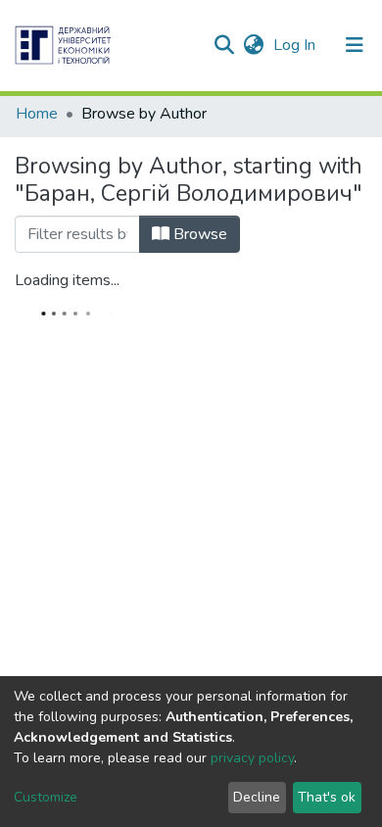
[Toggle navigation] (354, 45)
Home (37, 113)
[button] (253, 45)
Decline (256, 797)
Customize (45, 797)
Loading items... (67, 280)
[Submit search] (224, 45)
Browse (198, 234)
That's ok (327, 797)
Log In (296, 45)
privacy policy (252, 758)
